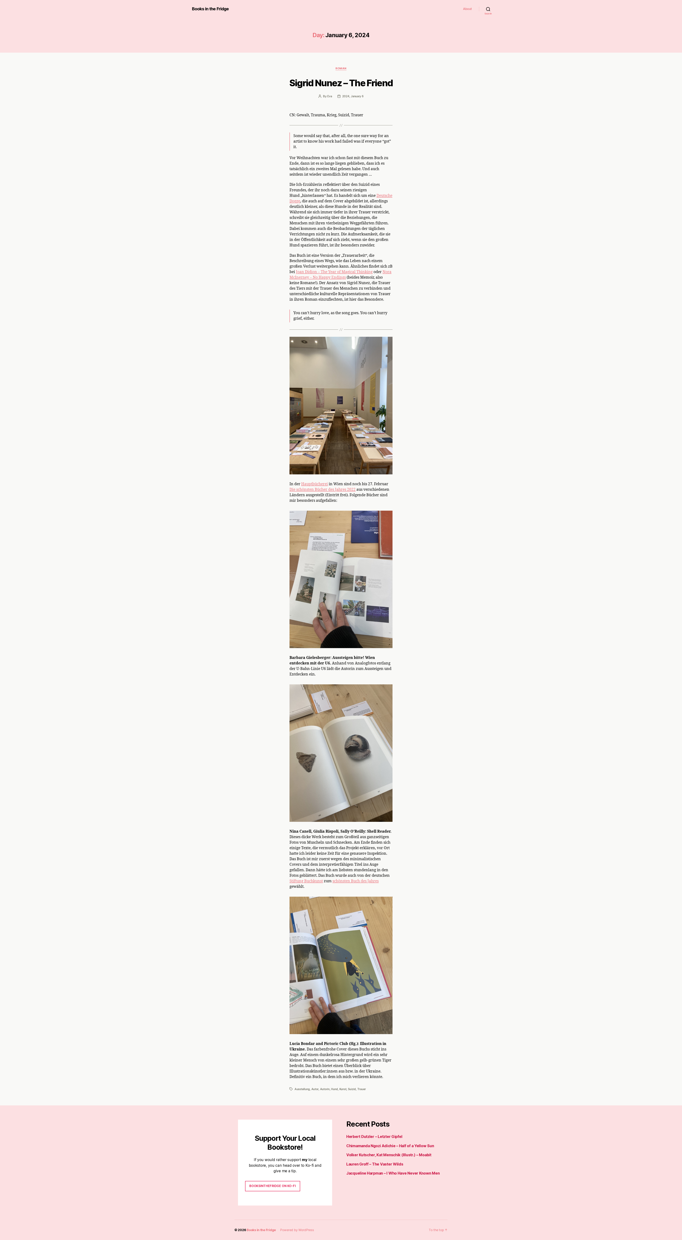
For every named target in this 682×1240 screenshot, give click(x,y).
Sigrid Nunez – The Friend (341, 82)
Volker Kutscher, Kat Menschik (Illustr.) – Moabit (388, 1155)
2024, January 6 (353, 96)
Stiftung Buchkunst (306, 881)
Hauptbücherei (314, 484)
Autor (315, 1089)
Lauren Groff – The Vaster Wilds (374, 1164)
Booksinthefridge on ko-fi (272, 1186)
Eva (329, 96)
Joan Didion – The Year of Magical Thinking (334, 272)
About (467, 9)
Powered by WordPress (297, 1230)
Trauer (361, 1089)
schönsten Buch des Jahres (355, 881)
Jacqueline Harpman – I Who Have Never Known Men (393, 1173)
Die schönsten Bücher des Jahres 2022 (322, 489)
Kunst (343, 1089)
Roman (341, 68)
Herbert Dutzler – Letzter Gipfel (374, 1136)
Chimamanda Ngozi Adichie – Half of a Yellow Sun (390, 1146)
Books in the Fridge (210, 9)
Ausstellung (302, 1089)
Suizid (352, 1089)
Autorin (325, 1089)
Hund (334, 1089)
